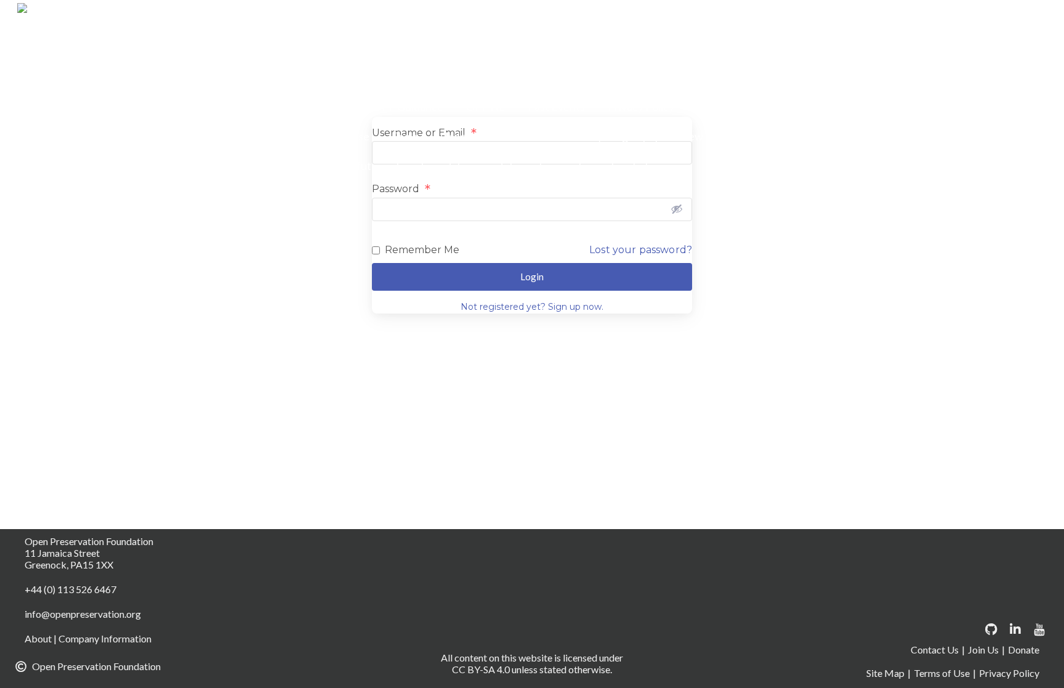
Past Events (556, 106)
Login (895, 77)
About (322, 18)
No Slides (329, 106)
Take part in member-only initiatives (583, 165)
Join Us (983, 649)
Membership (963, 77)
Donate (819, 18)
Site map (854, 106)
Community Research (410, 18)
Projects (717, 106)
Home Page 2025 (348, 77)
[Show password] (677, 209)
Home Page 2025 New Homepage (625, 77)
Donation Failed (345, 47)
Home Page (915, 47)
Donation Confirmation (916, 18)
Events (743, 47)
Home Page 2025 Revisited (795, 77)
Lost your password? (640, 250)
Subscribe (921, 106)
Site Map (885, 673)
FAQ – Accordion (823, 47)
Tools (404, 136)
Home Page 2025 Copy (466, 77)
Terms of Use (338, 136)
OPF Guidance (408, 106)
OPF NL (485, 106)
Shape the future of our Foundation (391, 165)
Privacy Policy (641, 106)
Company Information (537, 18)
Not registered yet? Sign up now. (532, 306)
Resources (786, 106)
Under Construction (488, 136)
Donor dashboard (554, 47)
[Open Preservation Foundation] (156, 16)
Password (401, 189)
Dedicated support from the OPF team (818, 136)
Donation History (448, 47)
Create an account (734, 18)
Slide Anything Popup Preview (631, 136)
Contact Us (640, 18)
